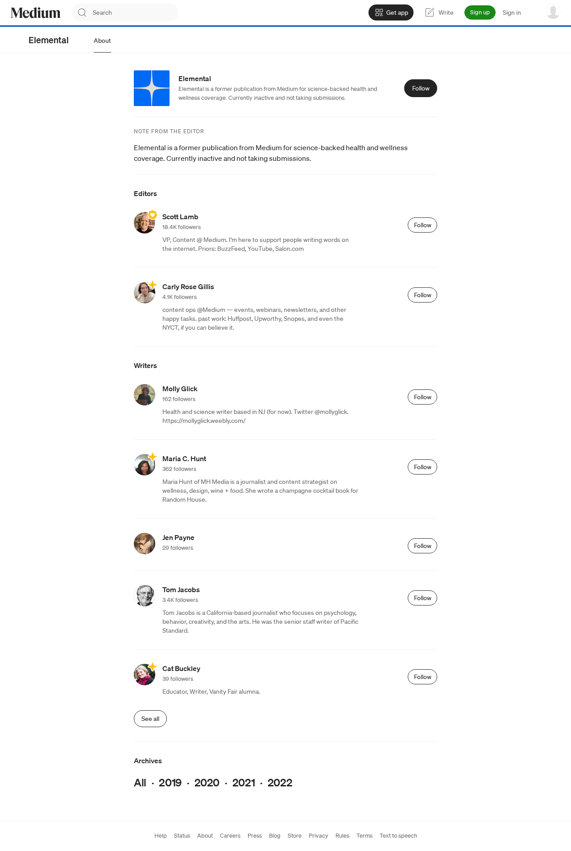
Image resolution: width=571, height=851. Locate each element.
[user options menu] (553, 11)
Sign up (480, 12)
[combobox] (135, 12)
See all (150, 719)
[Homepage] (36, 12)
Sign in (512, 12)
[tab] (102, 40)
